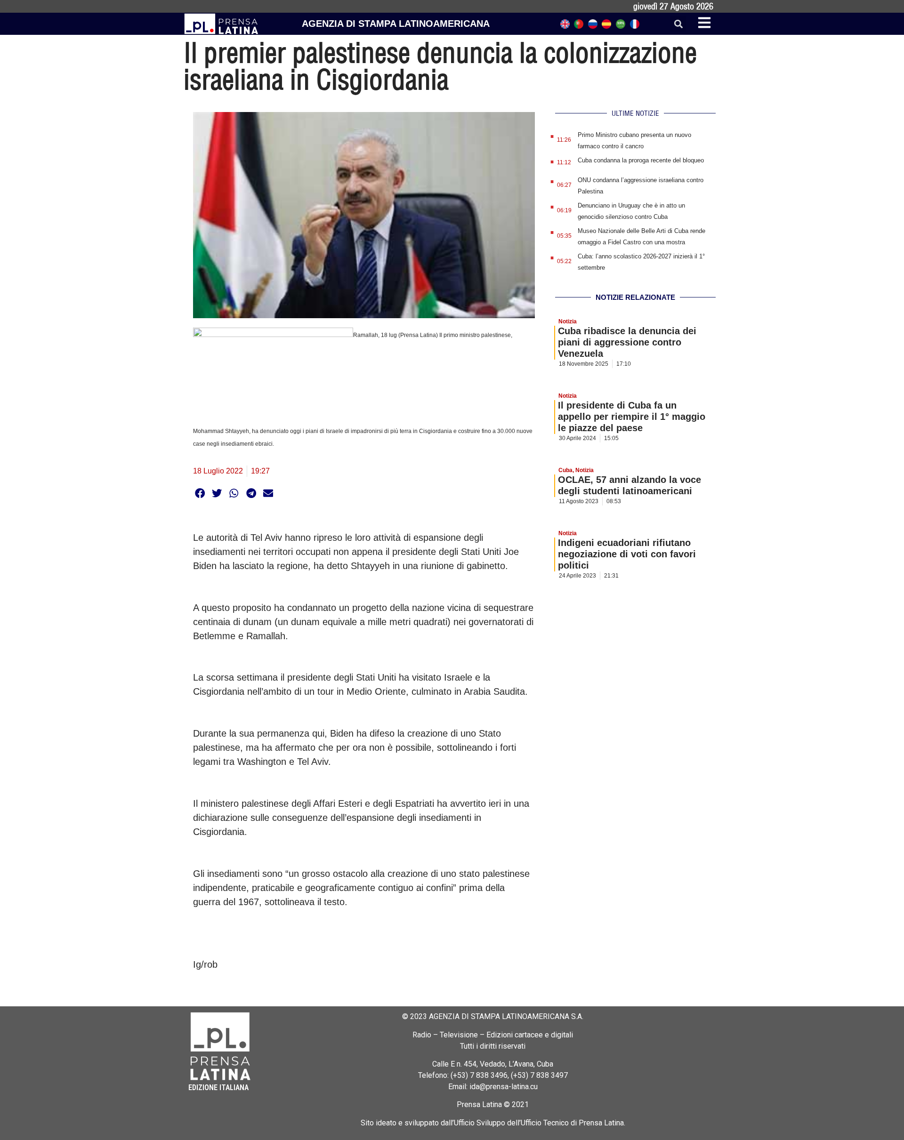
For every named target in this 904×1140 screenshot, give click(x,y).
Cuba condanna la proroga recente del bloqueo (641, 160)
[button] (678, 24)
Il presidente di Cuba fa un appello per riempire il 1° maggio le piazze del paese (631, 416)
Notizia (567, 321)
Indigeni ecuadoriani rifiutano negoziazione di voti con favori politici (627, 554)
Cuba (565, 470)
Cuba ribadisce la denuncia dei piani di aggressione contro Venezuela (627, 342)
